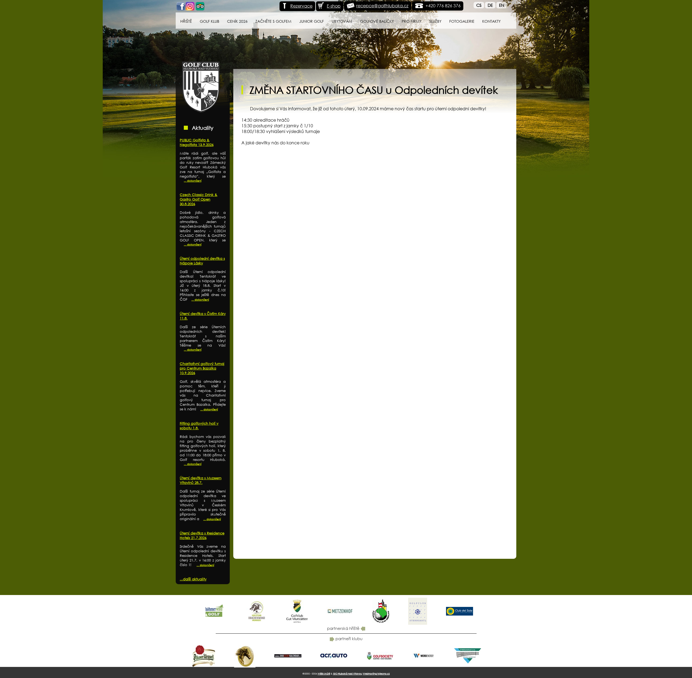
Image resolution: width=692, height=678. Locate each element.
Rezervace (301, 6)
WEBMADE (324, 673)
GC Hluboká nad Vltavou (347, 673)
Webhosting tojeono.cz (376, 673)
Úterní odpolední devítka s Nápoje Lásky (202, 260)
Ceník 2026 (237, 21)
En (501, 5)
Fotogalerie (461, 21)
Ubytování (342, 21)
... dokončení (192, 181)
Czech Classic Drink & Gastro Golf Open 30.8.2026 (198, 199)
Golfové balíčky (377, 21)
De (490, 5)
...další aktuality (193, 579)
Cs (478, 5)
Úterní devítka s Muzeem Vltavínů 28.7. (200, 480)
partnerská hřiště (344, 628)
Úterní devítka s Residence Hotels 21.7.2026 (202, 535)
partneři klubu (348, 638)
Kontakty (491, 21)
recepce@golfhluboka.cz (382, 5)
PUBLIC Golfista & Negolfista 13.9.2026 (197, 142)
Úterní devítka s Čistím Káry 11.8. (203, 316)
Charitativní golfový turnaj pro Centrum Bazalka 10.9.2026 (202, 368)
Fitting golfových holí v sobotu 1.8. (199, 425)
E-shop (334, 6)
